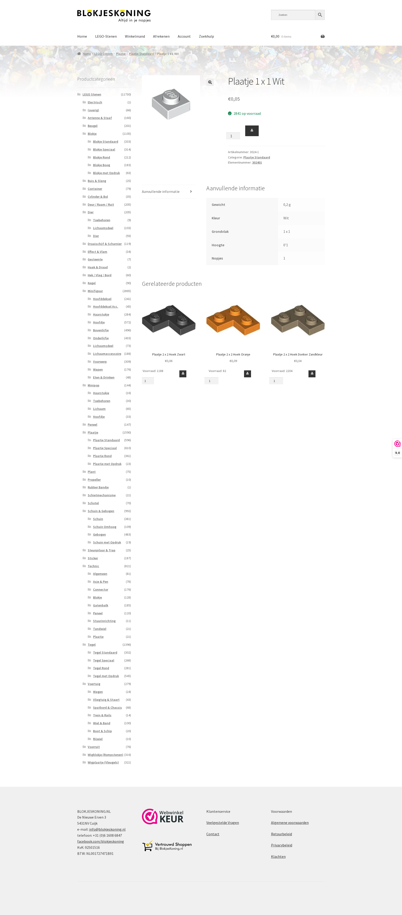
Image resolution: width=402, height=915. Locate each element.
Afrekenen (161, 36)
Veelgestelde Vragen (222, 822)
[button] (210, 82)
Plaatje (121, 54)
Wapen (98, 369)
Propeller (94, 479)
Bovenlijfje (101, 330)
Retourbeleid (281, 834)
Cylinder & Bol (98, 196)
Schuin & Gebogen (101, 511)
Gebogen (99, 534)
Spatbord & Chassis (107, 707)
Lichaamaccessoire (107, 354)
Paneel (92, 424)
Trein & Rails (102, 715)
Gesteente (95, 259)
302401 (257, 162)
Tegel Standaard (105, 652)
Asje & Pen (100, 581)
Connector (100, 589)
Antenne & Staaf (100, 118)
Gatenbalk (100, 605)
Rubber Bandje (98, 487)
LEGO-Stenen (106, 36)
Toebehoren (101, 220)
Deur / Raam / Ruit (101, 204)
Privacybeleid (281, 845)
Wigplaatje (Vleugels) (103, 762)
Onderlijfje (101, 338)
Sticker (93, 558)
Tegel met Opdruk (106, 676)
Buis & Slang (97, 181)
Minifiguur (95, 291)
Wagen (98, 692)
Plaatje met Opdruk (107, 464)
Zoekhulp (206, 36)
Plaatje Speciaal (105, 448)
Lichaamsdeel (103, 228)
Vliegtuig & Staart (106, 700)
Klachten (278, 856)
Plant (92, 472)
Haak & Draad (98, 267)
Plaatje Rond (102, 456)
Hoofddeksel (102, 299)
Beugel (92, 126)
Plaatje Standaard (141, 54)
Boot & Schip (102, 731)
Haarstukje (101, 314)
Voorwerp (100, 361)
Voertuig (94, 684)
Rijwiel (98, 739)
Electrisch (95, 102)
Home (82, 36)
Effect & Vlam (97, 252)
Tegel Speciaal (103, 660)
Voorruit (94, 747)
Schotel (93, 503)
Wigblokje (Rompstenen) (105, 755)
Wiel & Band (101, 723)
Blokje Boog (101, 165)
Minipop (93, 385)
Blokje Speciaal (104, 149)
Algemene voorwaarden (290, 822)
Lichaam (99, 409)
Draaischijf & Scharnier (105, 244)
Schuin (98, 519)
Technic (93, 566)
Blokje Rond (101, 157)
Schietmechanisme (102, 495)
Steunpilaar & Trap (101, 550)
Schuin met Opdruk (107, 542)
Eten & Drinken (103, 377)
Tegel (92, 644)
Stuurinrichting (104, 621)
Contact (212, 834)
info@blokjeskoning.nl (107, 829)
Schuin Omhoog (104, 527)
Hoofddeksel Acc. (105, 306)
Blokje (92, 134)
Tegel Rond (101, 668)
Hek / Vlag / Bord (99, 275)
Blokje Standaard (105, 141)
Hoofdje (99, 322)
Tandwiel (99, 629)
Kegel (92, 283)
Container (95, 189)
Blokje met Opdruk (106, 173)
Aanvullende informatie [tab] (161, 191)
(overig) (93, 110)
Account (184, 36)
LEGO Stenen (103, 54)
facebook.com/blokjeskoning (100, 841)
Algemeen (100, 574)
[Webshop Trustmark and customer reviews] (163, 816)
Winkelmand (135, 36)
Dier (91, 212)
